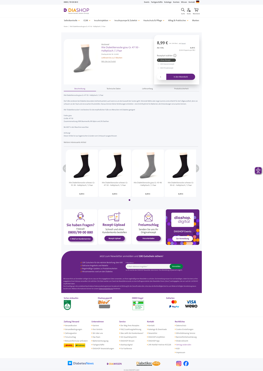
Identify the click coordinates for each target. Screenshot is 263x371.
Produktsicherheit (181, 88)
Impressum (180, 352)
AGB (178, 348)
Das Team (96, 337)
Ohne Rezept (165, 60)
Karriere (176, 2)
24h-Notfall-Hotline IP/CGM (159, 344)
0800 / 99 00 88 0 (71, 2)
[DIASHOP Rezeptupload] (114, 227)
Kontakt (192, 2)
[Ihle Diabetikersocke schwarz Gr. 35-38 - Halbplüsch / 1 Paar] (82, 173)
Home (66, 26)
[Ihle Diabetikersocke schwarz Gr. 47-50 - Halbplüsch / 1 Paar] (115, 173)
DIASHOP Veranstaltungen (103, 348)
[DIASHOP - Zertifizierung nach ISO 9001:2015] (72, 304)
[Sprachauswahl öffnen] (197, 2)
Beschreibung (79, 88)
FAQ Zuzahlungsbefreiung (130, 329)
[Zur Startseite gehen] (76, 11)
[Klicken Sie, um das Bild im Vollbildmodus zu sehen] (82, 58)
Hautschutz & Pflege (152, 20)
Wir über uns (98, 333)
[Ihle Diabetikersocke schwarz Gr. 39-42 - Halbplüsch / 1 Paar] (181, 173)
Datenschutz (181, 325)
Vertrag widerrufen (183, 344)
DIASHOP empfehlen (156, 337)
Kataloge (167, 2)
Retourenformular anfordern (76, 341)
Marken (195, 20)
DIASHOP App (153, 341)
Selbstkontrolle (70, 20)
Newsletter (152, 333)
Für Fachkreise (126, 348)
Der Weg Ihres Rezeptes (129, 325)
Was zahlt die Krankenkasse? (131, 333)
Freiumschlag (70, 337)
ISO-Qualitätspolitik (128, 337)
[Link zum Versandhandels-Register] (138, 305)
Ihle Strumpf (105, 44)
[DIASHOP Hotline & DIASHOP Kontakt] (80, 227)
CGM (85, 20)
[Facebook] (186, 363)
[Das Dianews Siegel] (106, 304)
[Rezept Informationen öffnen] (174, 55)
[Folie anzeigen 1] (129, 200)
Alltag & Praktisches (177, 20)
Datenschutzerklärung (106, 289)
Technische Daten (114, 88)
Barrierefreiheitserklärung (186, 337)
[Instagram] (179, 363)
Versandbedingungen (73, 329)
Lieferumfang (147, 88)
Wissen (184, 2)
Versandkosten (71, 325)
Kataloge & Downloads (157, 329)
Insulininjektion (101, 20)
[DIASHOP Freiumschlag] (148, 227)
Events (146, 2)
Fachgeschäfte (157, 2)
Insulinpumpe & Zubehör (126, 20)
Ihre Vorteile (98, 329)
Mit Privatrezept (166, 68)
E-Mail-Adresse (130, 263)
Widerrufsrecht (182, 341)
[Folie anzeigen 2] (132, 200)
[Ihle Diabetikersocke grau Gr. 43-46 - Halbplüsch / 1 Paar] (148, 173)
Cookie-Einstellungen (184, 329)
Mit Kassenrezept (167, 64)
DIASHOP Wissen (127, 341)
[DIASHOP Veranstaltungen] (182, 227)
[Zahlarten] (182, 304)
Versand (183, 43)
